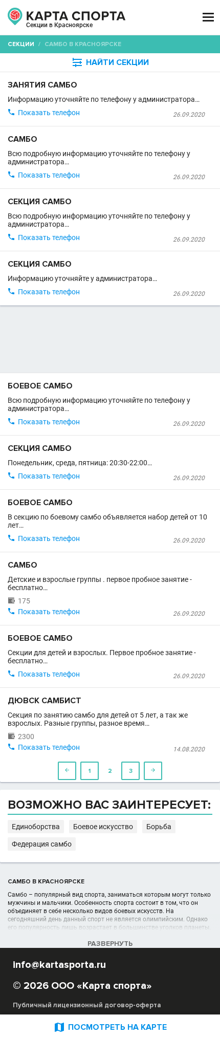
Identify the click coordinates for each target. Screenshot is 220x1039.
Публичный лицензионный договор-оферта (87, 1005)
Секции (21, 44)
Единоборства (36, 826)
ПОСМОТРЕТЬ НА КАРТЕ (110, 1027)
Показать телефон (49, 113)
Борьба (158, 826)
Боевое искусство (103, 826)
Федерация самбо (42, 844)
